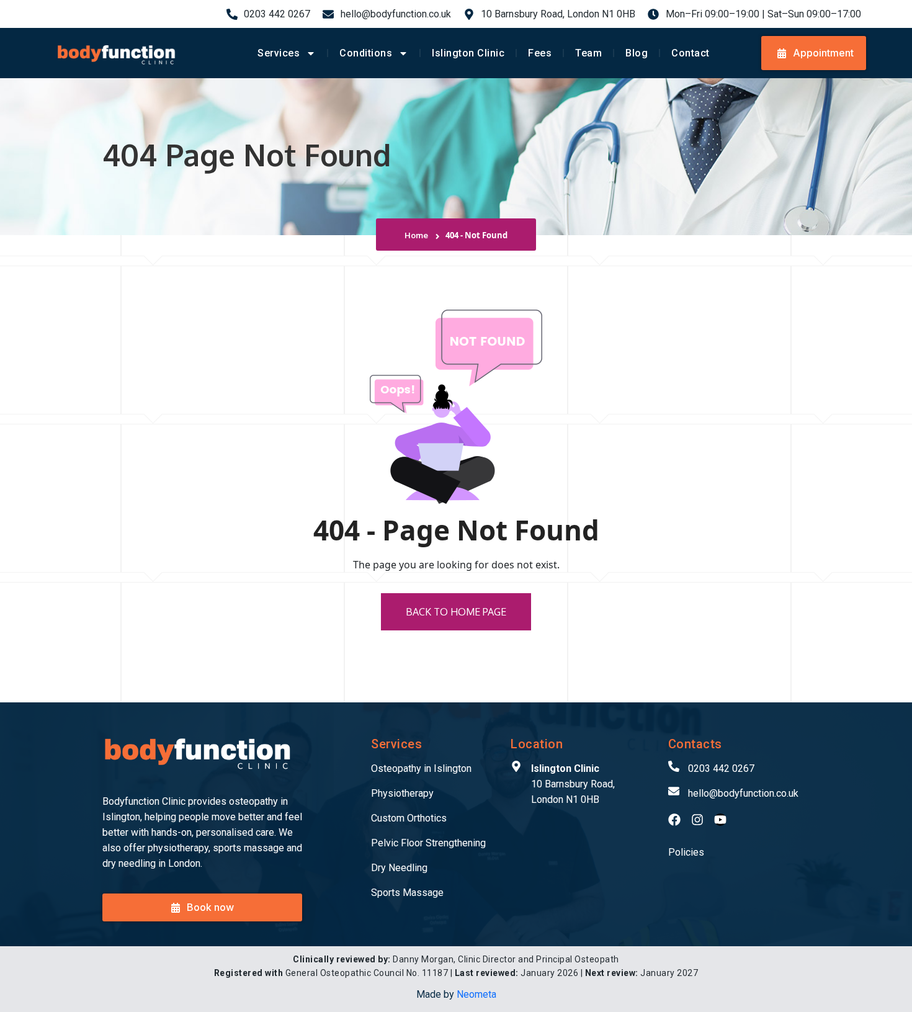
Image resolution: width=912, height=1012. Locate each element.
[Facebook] (674, 819)
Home (418, 235)
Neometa (476, 994)
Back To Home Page (456, 612)
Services (278, 53)
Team (588, 53)
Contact (690, 53)
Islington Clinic (468, 53)
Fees (540, 53)
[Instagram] (697, 819)
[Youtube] (720, 819)
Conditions (365, 53)
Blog (636, 53)
